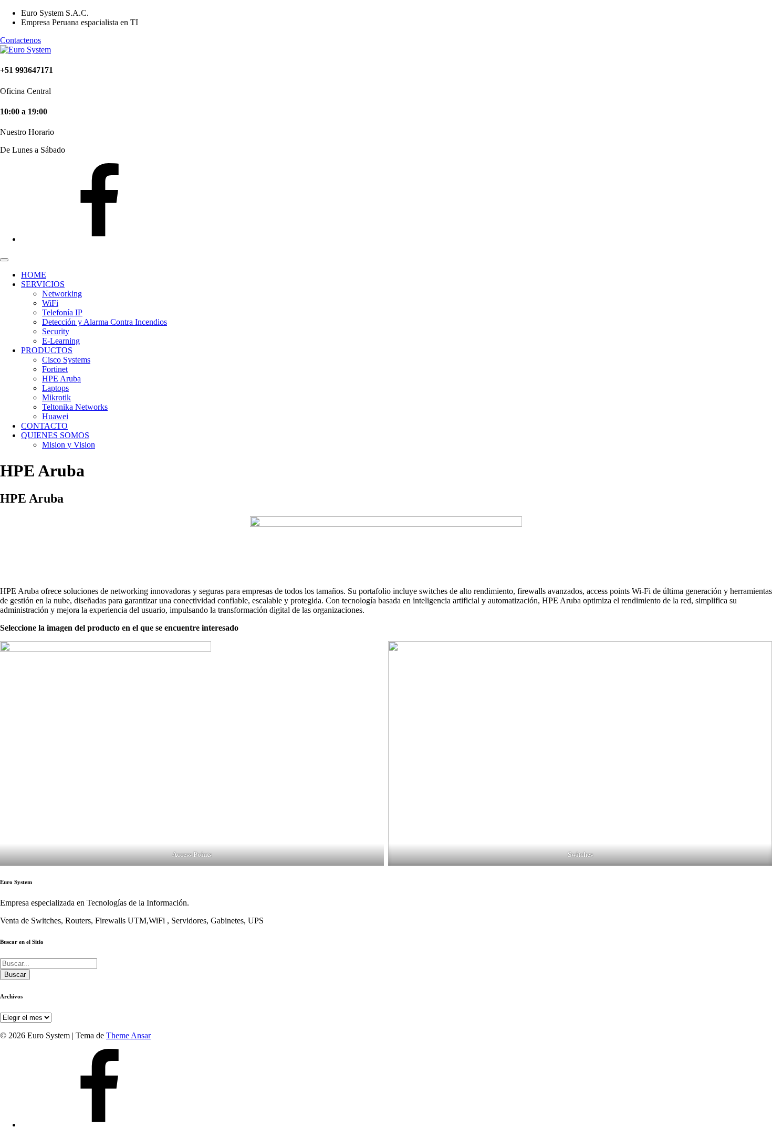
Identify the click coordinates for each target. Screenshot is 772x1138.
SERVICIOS (43, 284)
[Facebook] (100, 239)
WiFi (50, 303)
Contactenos (20, 40)
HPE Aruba (61, 378)
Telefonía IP (62, 312)
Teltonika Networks (75, 406)
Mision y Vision (68, 444)
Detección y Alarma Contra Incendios (104, 321)
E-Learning (61, 340)
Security (55, 331)
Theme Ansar (128, 1035)
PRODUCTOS (46, 350)
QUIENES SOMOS (55, 435)
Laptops (55, 388)
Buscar (15, 975)
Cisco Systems (66, 359)
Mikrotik (56, 397)
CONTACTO (44, 425)
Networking (62, 293)
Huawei (55, 416)
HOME (33, 274)
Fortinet (55, 369)
